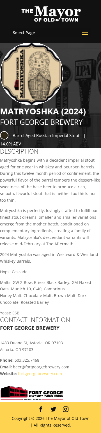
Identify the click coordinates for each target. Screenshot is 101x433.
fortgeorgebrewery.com (40, 373)
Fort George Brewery (41, 122)
